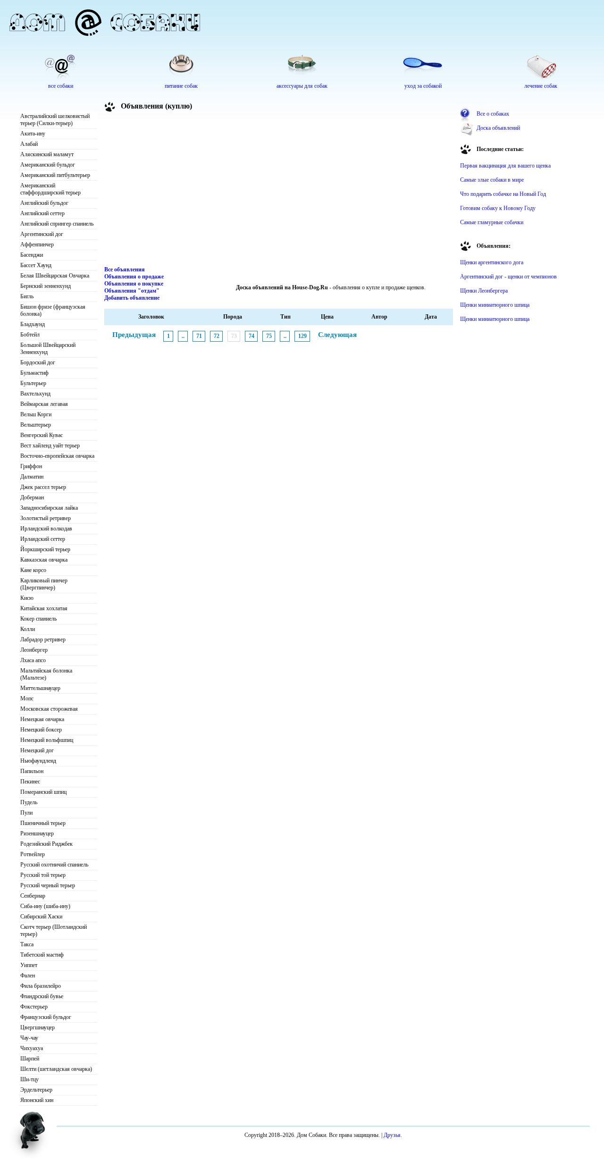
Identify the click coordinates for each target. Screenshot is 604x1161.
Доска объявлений (498, 128)
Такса (27, 944)
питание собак (181, 86)
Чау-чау (29, 1038)
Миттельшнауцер (40, 688)
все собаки (60, 86)
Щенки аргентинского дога (491, 262)
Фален (27, 975)
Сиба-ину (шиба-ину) (45, 906)
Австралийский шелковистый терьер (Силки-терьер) (55, 119)
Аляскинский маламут (47, 154)
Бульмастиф (34, 373)
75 (269, 336)
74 (251, 336)
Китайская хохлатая (43, 608)
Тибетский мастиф (42, 954)
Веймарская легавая (44, 404)
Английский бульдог (44, 203)
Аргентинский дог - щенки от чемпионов (508, 276)
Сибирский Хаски (41, 916)
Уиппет (28, 965)
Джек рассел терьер (43, 487)
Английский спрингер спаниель (56, 223)
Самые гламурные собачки (491, 222)
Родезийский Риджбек (46, 844)
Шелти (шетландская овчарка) (56, 1069)
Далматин (31, 476)
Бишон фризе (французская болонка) (52, 310)
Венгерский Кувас (41, 435)
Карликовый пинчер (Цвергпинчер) (43, 584)
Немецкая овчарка (42, 719)
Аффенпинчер (37, 244)
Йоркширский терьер (45, 549)
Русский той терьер (43, 875)
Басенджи (31, 255)
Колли (27, 629)
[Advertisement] (279, 191)
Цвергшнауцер (37, 1027)
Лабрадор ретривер (43, 639)
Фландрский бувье (41, 996)
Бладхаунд (32, 324)
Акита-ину (32, 133)
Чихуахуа (31, 1048)
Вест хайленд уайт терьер (50, 445)
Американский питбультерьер (55, 175)
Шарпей (29, 1058)
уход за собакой (423, 86)
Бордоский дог (37, 362)
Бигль (27, 296)
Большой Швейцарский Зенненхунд (48, 348)
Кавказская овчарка (43, 559)
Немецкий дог (37, 750)
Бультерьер (33, 383)
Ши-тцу (29, 1079)
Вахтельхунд (35, 393)
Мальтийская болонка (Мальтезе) (46, 674)
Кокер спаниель (38, 618)
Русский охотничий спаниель (54, 864)
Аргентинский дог (41, 234)
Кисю (27, 598)
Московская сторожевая (49, 709)
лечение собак (540, 86)
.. (183, 336)
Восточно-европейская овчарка (57, 456)
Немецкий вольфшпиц (46, 740)
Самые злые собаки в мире (492, 180)
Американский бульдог (47, 164)
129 (302, 336)
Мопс (27, 698)
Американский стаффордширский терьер (50, 189)
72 (216, 336)
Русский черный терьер (47, 885)
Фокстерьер (34, 1006)
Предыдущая (134, 334)
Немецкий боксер (41, 729)
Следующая (337, 334)
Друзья (392, 1135)
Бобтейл (30, 334)
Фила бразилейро (40, 986)
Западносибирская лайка (49, 508)
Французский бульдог (45, 1017)
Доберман (32, 497)
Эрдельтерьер (36, 1089)
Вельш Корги (35, 414)
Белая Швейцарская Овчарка (54, 275)
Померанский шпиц (43, 792)
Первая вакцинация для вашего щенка (505, 165)
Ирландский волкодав (46, 528)
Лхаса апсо (33, 660)
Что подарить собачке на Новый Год (503, 194)
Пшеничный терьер (43, 823)
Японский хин (36, 1100)
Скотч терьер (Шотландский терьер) (53, 930)
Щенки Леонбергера (484, 290)
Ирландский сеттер (42, 539)
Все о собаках (493, 113)
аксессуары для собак (302, 86)
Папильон (31, 771)
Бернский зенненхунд (45, 286)
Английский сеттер (42, 213)
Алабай (29, 144)
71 (199, 336)
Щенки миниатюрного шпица (494, 305)
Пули (26, 812)
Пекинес (30, 781)
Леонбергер (34, 650)
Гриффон (31, 466)
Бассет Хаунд (35, 265)
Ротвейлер (32, 854)
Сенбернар (32, 895)
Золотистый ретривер (45, 518)
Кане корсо (33, 570)
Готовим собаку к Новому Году (498, 208)
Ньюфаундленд (38, 760)
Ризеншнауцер (37, 833)
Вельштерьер (35, 424)
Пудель (28, 802)
